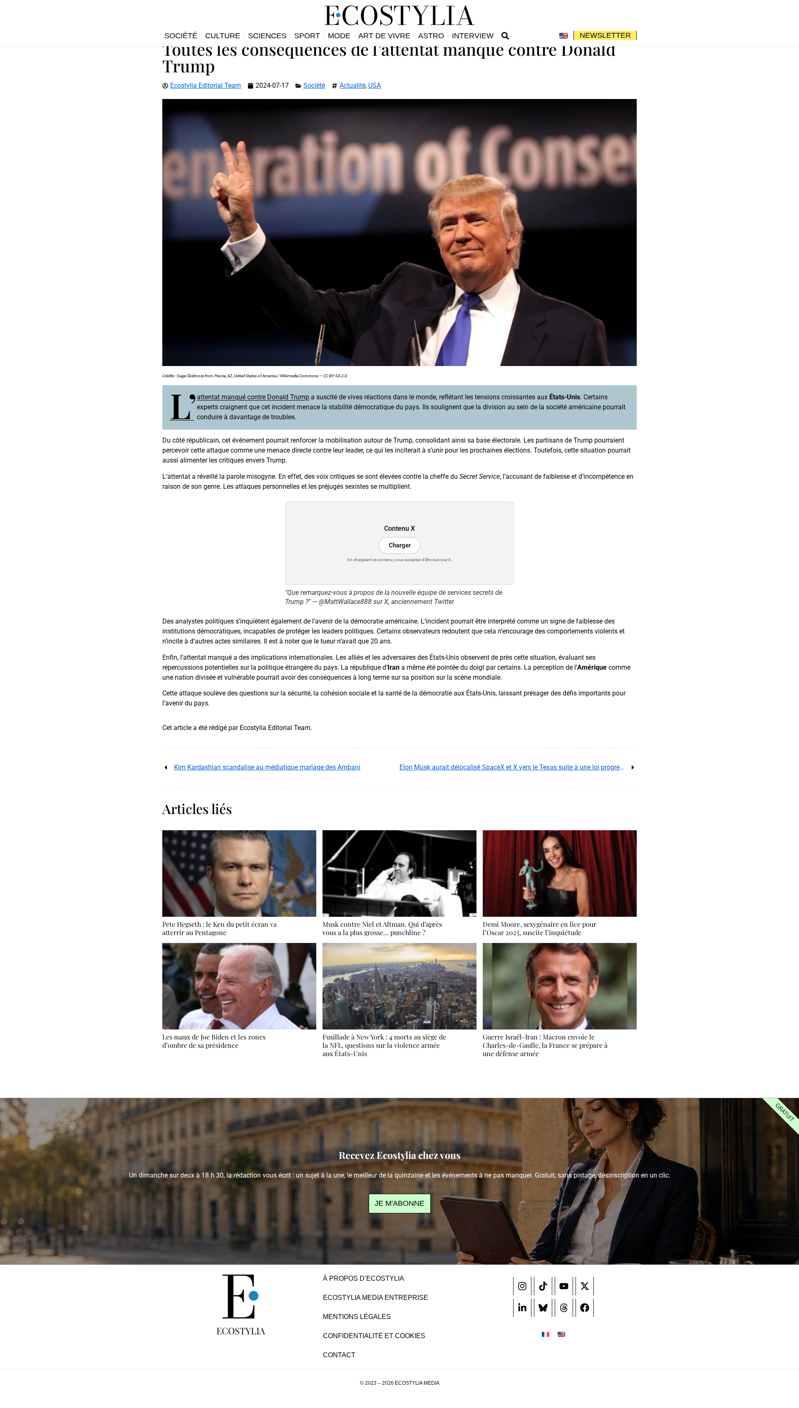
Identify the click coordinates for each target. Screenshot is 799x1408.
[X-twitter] (585, 1286)
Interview (473, 36)
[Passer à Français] (545, 1334)
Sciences (267, 36)
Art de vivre (384, 36)
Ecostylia (240, 1330)
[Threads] (564, 1308)
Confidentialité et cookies (374, 1335)
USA (374, 85)
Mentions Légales (357, 1316)
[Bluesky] (543, 1308)
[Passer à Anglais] (563, 36)
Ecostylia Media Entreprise (375, 1297)
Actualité (352, 85)
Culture (222, 36)
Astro (431, 36)
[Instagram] (522, 1286)
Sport (307, 36)
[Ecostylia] (240, 1296)
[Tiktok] (543, 1286)
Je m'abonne (399, 1203)
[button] (505, 36)
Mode (339, 36)
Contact (339, 1355)
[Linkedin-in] (522, 1308)
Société (180, 36)
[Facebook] (585, 1308)
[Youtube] (564, 1286)
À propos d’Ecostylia (363, 1278)
